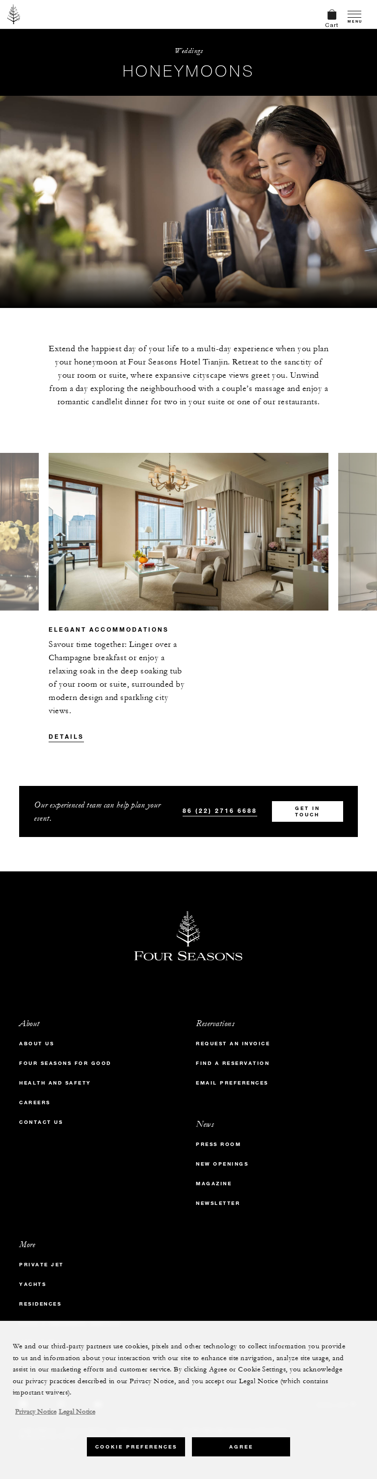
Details (66, 736)
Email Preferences (232, 1083)
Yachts (32, 1284)
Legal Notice (77, 1411)
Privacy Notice (35, 1411)
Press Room (218, 1144)
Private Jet (41, 1264)
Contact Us (41, 1122)
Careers (35, 1102)
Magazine (214, 1183)
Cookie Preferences (136, 1447)
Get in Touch (307, 811)
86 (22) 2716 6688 (220, 810)
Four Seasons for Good (65, 1063)
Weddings (188, 51)
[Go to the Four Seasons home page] (14, 14)
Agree (241, 1447)
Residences (40, 1304)
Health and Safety (55, 1083)
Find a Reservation (232, 1063)
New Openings (222, 1164)
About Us (36, 1043)
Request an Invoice (233, 1043)
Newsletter (218, 1203)
